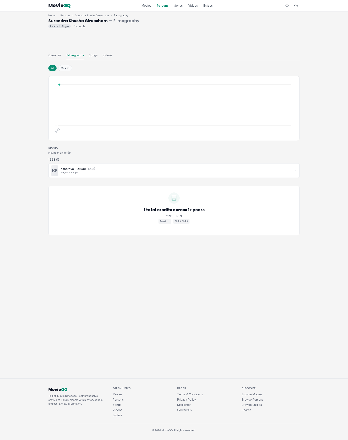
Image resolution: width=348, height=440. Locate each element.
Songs (178, 5)
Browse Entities (252, 404)
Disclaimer (184, 404)
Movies (146, 5)
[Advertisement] (174, 40)
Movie (59, 5)
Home (52, 15)
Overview (55, 55)
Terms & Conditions (190, 394)
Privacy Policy (186, 399)
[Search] (287, 5)
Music (65, 68)
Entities (208, 5)
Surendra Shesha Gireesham (92, 15)
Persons (163, 5)
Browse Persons (252, 399)
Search (246, 410)
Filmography (75, 55)
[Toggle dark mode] (296, 5)
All (52, 68)
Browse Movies (252, 394)
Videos (193, 5)
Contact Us (184, 410)
